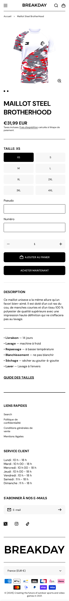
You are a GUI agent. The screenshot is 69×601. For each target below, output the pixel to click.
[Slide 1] (4, 91)
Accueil (7, 16)
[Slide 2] (7, 91)
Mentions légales (14, 436)
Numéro (9, 219)
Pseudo (9, 200)
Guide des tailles (19, 377)
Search (8, 414)
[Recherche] (56, 5)
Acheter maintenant (34, 270)
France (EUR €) (17, 570)
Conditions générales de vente (18, 429)
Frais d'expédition (29, 127)
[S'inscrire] (60, 509)
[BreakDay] (34, 5)
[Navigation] (5, 5)
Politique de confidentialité (12, 421)
